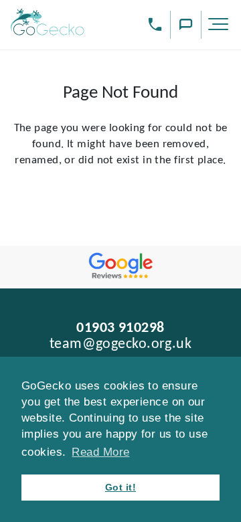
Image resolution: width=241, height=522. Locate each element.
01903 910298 (120, 328)
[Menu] (220, 27)
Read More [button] (100, 452)
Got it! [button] (120, 487)
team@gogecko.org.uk (121, 344)
